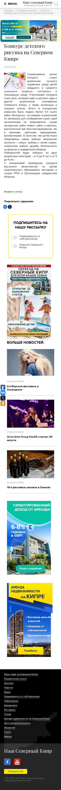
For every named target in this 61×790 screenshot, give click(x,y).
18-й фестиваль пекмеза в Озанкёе (28, 487)
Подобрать (30, 650)
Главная (8, 11)
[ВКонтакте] (5, 207)
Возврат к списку (13, 191)
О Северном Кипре (26, 11)
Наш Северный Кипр (38, 4)
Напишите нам (15, 771)
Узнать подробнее (31, 568)
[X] (10, 207)
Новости (45, 11)
